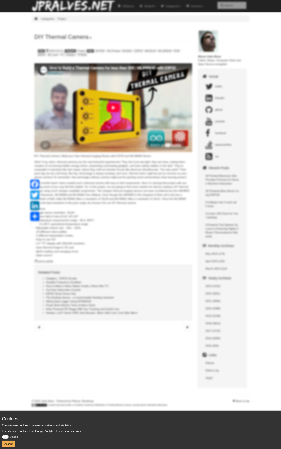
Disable (14, 436)
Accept (8, 443)
